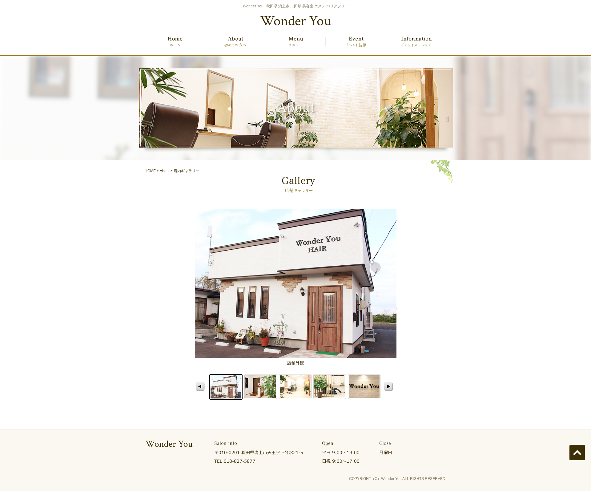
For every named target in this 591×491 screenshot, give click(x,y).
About (235, 45)
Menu (295, 45)
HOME (175, 45)
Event (356, 45)
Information (416, 45)
